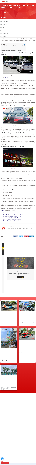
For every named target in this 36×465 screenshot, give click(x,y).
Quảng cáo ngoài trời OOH (4, 21)
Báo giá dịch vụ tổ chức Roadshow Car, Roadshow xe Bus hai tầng (13, 214)
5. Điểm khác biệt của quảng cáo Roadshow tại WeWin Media (11, 50)
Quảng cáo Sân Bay (3, 36)
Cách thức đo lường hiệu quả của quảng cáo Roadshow (12, 216)
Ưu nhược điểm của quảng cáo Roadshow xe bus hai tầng (12, 219)
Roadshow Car (7, 77)
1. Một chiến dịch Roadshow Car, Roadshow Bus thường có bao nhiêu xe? (13, 45)
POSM (1, 30)
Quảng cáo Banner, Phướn (4, 33)
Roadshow (2, 27)
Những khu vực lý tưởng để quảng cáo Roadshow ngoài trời (12, 217)
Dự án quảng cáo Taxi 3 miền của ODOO (8, 322)
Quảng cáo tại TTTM (3, 24)
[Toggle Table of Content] (23, 44)
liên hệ (3, 210)
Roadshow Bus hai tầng (9, 98)
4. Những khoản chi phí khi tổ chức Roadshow (8, 49)
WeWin (24, 204)
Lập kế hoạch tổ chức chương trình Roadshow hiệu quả (12, 220)
